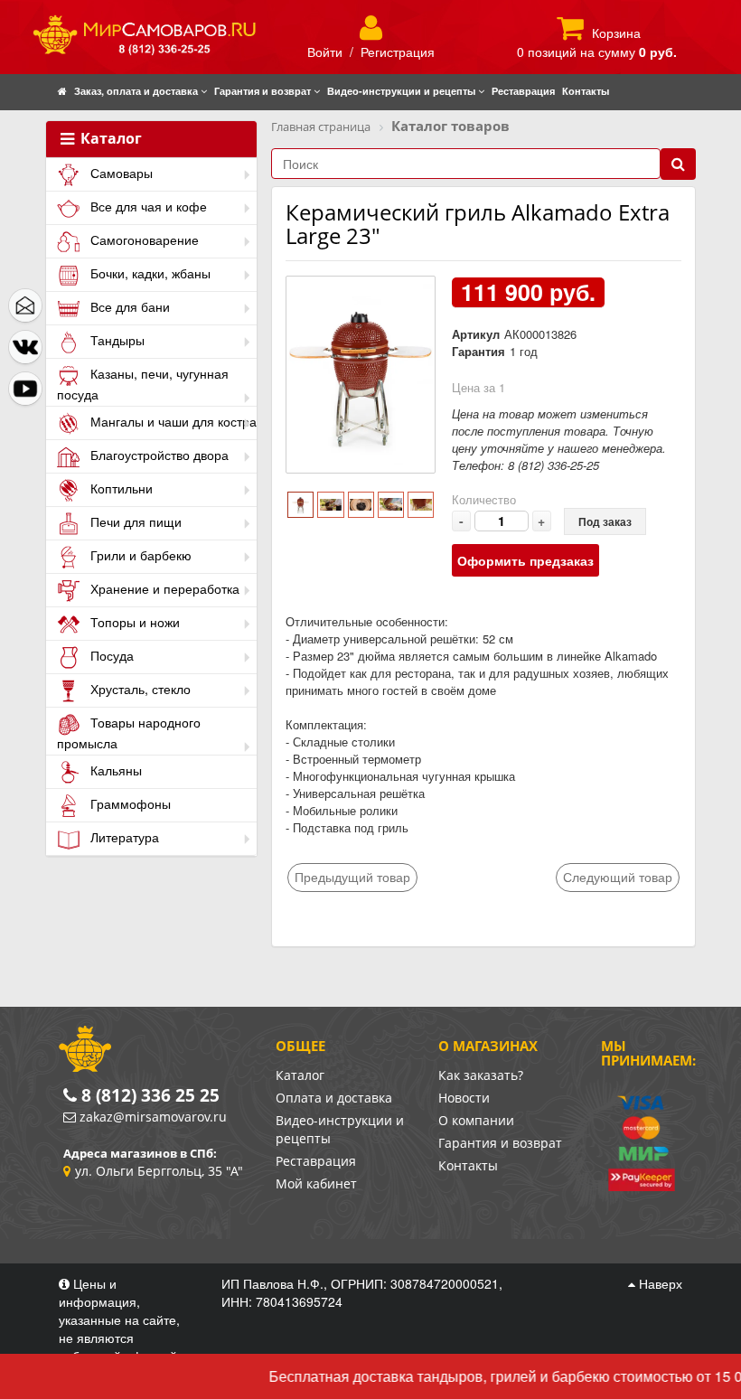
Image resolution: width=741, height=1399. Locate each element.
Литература (123, 837)
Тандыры (116, 340)
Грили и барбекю (139, 555)
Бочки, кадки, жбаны (149, 273)
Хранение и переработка (163, 588)
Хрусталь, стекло (139, 689)
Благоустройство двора (158, 455)
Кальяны (114, 770)
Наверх (658, 1283)
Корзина (616, 32)
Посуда (110, 655)
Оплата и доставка (334, 1097)
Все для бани (128, 306)
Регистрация (398, 51)
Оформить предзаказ (525, 560)
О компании (476, 1120)
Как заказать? (480, 1075)
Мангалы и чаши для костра (172, 421)
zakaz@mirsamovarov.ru (153, 1116)
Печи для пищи (134, 521)
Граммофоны (129, 803)
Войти (324, 51)
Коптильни (120, 488)
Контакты (468, 1165)
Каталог (109, 139)
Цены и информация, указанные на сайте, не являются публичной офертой (120, 1319)
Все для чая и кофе (147, 206)
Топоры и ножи (133, 622)
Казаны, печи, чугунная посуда (143, 383)
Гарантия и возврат (500, 1142)
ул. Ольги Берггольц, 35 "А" (159, 1170)
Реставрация (316, 1160)
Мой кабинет (316, 1183)
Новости (464, 1097)
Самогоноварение (143, 239)
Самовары (120, 173)
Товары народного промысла (129, 732)
